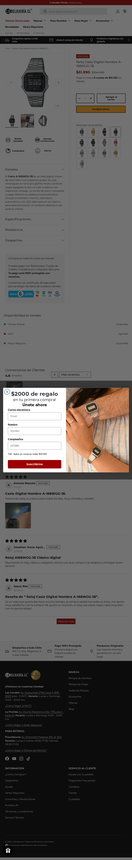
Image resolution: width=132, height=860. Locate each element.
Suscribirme (34, 464)
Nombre (13, 424)
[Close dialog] (7, 391)
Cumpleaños (15, 439)
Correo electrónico (19, 410)
